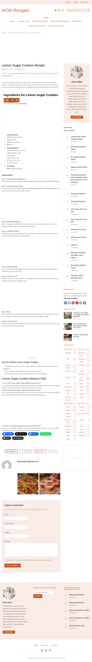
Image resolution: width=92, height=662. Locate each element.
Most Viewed (68, 127)
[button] (46, 18)
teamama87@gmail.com (27, 461)
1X (12, 100)
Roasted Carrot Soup (78, 229)
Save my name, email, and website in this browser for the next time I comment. (29, 560)
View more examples (71, 298)
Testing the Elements (78, 194)
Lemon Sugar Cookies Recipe (23, 65)
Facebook (27, 451)
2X (17, 100)
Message (7, 541)
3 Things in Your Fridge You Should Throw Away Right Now (81, 314)
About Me (67, 2)
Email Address (9, 523)
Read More (77, 117)
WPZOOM (62, 658)
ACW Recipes (15, 10)
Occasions (77, 21)
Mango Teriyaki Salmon (79, 167)
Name (6, 515)
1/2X (6, 100)
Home (12, 21)
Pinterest (41, 451)
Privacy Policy (84, 2)
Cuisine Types (24, 21)
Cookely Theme (51, 658)
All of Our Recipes (13, 33)
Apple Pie (74, 245)
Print (54, 451)
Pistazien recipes (56, 26)
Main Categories (40, 21)
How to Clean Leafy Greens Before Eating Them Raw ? (80, 325)
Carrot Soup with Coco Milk (79, 610)
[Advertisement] (46, 50)
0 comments (20, 69)
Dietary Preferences (60, 21)
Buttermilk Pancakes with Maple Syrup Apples (78, 255)
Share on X (12, 451)
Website (7, 532)
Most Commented (69, 130)
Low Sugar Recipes (36, 26)
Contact (75, 2)
